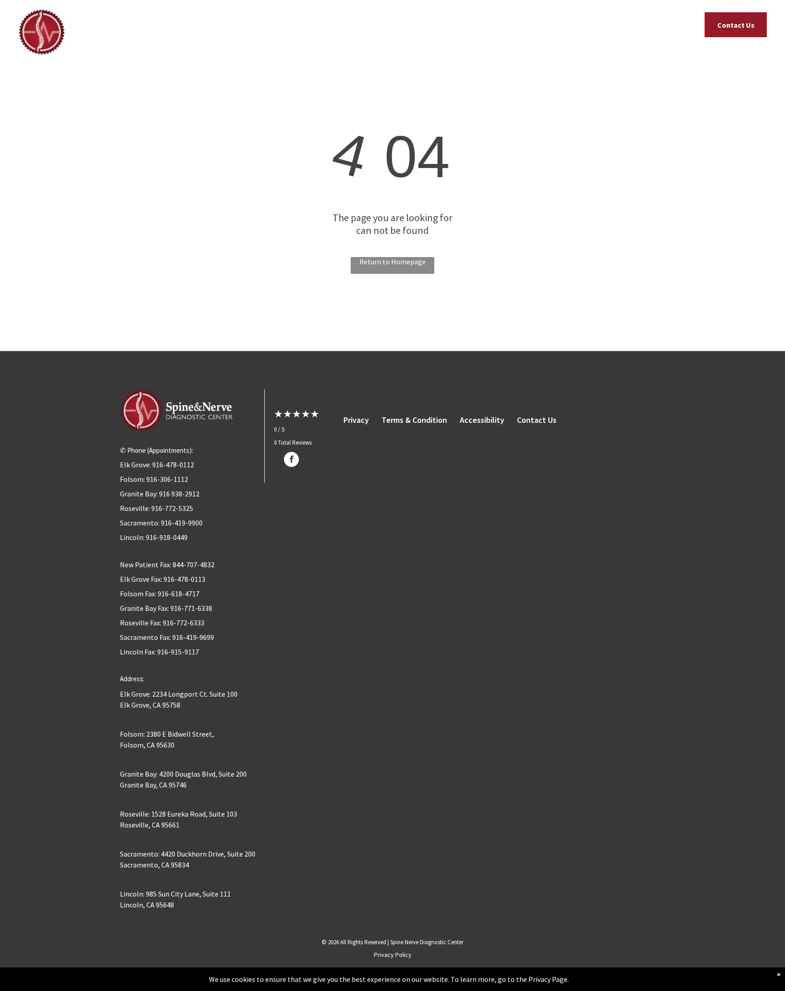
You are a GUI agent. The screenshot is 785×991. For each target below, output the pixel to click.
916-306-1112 (167, 479)
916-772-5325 (172, 508)
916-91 (167, 651)
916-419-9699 (193, 637)
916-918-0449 (167, 537)
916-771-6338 (191, 608)
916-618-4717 (178, 593)
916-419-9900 (182, 522)
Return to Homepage (392, 261)
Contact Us (536, 420)
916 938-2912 (179, 493)
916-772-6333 (183, 622)
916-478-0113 (184, 579)
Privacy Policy (393, 955)
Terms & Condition (414, 420)
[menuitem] (243, 27)
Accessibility (482, 420)
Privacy (356, 420)
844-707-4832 (193, 564)
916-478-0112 (173, 464)
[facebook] (291, 460)
